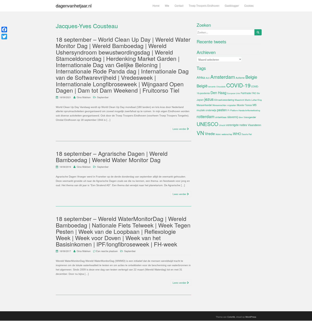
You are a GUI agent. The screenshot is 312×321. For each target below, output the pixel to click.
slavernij (232, 117)
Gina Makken (84, 97)
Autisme (240, 77)
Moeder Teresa (244, 105)
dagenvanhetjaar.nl (74, 5)
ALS (208, 77)
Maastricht (239, 99)
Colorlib (231, 316)
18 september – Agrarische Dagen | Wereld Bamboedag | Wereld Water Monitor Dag (112, 156)
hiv (258, 93)
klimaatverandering (224, 99)
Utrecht (222, 125)
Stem (241, 117)
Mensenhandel (204, 105)
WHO (237, 133)
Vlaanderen (254, 125)
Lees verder (180, 128)
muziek (201, 110)
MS (255, 105)
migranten (231, 105)
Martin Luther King (253, 99)
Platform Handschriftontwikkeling (245, 110)
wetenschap (227, 134)
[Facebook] (4, 29)
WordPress (250, 316)
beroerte (212, 86)
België (202, 85)
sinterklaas (221, 117)
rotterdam (205, 116)
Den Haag (218, 92)
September (103, 97)
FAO (254, 93)
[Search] (258, 32)
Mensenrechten (219, 105)
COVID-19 (238, 85)
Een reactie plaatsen (107, 251)
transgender (250, 117)
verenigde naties (236, 125)
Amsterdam (222, 76)
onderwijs (210, 110)
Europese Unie (233, 93)
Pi (228, 110)
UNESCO (207, 123)
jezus (209, 99)
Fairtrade (246, 93)
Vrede (210, 133)
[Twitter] (4, 36)
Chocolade (221, 86)
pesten (222, 109)
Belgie (251, 77)
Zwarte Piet (247, 134)
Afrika (201, 77)
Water (218, 134)
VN (200, 132)
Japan (200, 99)
